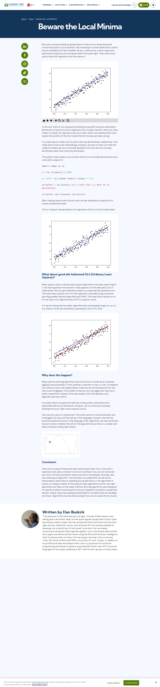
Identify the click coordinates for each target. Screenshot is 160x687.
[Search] (134, 5)
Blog (31, 19)
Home (23, 19)
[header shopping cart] (153, 5)
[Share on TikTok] (24, 72)
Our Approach (76, 5)
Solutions (60, 5)
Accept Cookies (131, 683)
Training (46, 5)
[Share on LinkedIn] (24, 46)
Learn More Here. (40, 684)
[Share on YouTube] (24, 81)
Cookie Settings (113, 683)
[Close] (156, 682)
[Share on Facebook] (24, 55)
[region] (80, 682)
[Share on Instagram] (24, 63)
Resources (92, 5)
